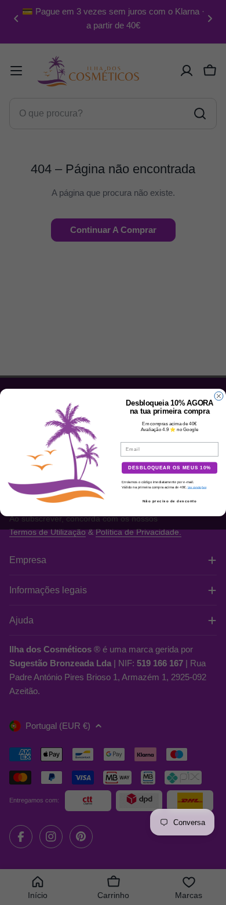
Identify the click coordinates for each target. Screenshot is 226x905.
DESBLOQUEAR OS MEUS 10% (170, 467)
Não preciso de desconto (170, 501)
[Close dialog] (218, 396)
